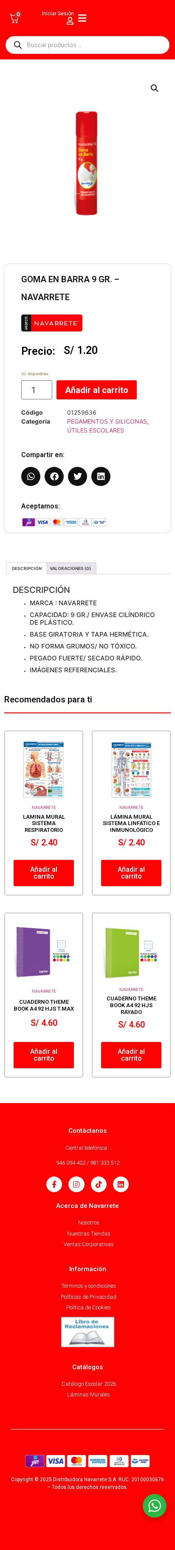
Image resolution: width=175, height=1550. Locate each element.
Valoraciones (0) (70, 568)
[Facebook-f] (54, 1184)
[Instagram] (76, 1184)
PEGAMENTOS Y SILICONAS (107, 421)
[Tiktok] (99, 1184)
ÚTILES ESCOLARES (95, 430)
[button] (154, 88)
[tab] (26, 568)
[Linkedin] (121, 1184)
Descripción (27, 568)
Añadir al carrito (96, 390)
